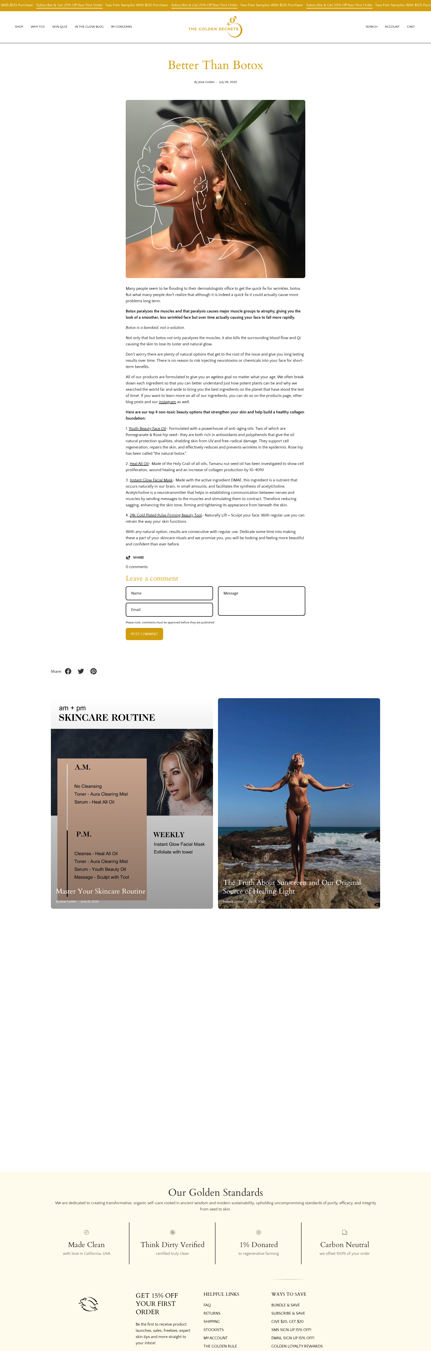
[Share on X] (81, 671)
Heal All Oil (139, 463)
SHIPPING (212, 1321)
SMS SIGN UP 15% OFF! (291, 1330)
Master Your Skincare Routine (101, 891)
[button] (37, 27)
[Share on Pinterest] (93, 671)
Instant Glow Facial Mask (151, 480)
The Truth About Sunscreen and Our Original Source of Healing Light (292, 887)
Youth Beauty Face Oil (147, 428)
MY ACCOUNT (216, 1338)
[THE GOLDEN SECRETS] (215, 27)
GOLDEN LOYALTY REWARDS (297, 1346)
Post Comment (144, 634)
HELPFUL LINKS (221, 1294)
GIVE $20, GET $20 (287, 1321)
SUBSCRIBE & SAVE (288, 1313)
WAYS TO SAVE (288, 1294)
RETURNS (212, 1313)
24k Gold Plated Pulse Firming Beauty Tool (166, 515)
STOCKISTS (214, 1330)
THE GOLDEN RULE (220, 1346)
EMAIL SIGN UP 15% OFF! (292, 1338)
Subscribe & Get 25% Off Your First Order (166, 5)
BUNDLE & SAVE (285, 1305)
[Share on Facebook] (68, 671)
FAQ (207, 1305)
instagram (167, 402)
